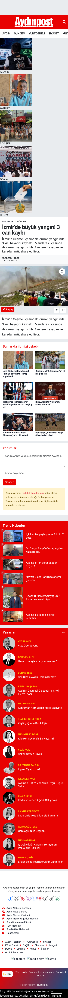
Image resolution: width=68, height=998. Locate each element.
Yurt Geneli (32, 941)
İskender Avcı (26, 778)
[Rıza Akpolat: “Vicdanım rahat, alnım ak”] (50, 390)
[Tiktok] (45, 898)
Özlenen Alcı (26, 657)
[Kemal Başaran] (9, 690)
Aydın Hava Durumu (16, 911)
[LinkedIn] (34, 898)
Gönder (9, 482)
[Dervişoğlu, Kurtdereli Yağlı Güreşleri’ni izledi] (50, 421)
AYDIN (6, 33)
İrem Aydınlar (26, 840)
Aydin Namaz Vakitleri (18, 915)
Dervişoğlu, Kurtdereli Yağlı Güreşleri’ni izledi (49, 434)
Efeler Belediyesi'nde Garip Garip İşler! (40, 861)
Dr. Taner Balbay (28, 765)
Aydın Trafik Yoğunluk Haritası (22, 918)
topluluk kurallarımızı (33, 493)
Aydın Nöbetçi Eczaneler (19, 908)
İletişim (45, 948)
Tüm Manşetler (14, 925)
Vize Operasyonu (28, 645)
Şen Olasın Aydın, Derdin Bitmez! (37, 677)
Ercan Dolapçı (27, 703)
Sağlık (26, 945)
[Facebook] (10, 898)
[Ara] (64, 22)
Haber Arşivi (12, 933)
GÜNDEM (19, 33)
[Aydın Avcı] (9, 643)
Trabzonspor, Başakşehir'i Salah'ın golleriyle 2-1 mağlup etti (17, 404)
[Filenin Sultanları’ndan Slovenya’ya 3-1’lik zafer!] (18, 421)
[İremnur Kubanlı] (9, 736)
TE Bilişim (42, 984)
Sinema (21, 948)
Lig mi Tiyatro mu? (29, 769)
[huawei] (51, 959)
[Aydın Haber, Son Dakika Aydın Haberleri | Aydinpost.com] (34, 22)
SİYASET (53, 33)
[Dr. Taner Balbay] (9, 767)
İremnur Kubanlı (28, 734)
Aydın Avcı (24, 641)
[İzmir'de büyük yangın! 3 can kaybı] (34, 286)
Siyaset (47, 941)
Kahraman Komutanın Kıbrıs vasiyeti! (40, 707)
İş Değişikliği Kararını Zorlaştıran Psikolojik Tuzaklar (37, 846)
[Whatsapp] (57, 898)
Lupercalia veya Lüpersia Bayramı (38, 815)
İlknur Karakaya (28, 811)
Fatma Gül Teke (27, 826)
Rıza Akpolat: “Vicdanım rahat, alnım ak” (47, 403)
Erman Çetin (26, 857)
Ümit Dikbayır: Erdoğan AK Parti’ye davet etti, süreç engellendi (16, 374)
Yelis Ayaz (24, 749)
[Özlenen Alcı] (9, 659)
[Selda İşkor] (9, 797)
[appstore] (18, 959)
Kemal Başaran (27, 686)
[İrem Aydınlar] (9, 843)
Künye (33, 948)
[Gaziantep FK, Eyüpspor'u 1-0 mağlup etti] (50, 359)
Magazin (53, 945)
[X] (16, 898)
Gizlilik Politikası (14, 952)
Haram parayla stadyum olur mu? (37, 661)
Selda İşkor (25, 796)
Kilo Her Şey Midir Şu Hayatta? (36, 738)
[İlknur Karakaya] (9, 813)
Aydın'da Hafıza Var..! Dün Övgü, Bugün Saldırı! (40, 784)
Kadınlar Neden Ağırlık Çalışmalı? (37, 800)
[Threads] (51, 898)
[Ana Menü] (3, 22)
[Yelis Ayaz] (9, 751)
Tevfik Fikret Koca (29, 719)
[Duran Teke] (9, 674)
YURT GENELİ (37, 33)
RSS (8, 973)
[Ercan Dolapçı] (9, 705)
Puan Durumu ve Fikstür (18, 922)
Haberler (7, 221)
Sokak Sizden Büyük (30, 754)
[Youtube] (40, 898)
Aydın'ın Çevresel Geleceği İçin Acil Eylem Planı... (38, 692)
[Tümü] (63, 632)
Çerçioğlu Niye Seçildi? (31, 830)
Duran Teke (25, 672)
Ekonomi (39, 945)
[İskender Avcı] (9, 782)
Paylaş (9, 309)
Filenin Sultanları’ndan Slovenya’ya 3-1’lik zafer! (15, 434)
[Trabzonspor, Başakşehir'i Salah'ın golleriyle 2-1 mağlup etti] (18, 390)
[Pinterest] (22, 898)
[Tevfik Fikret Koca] (9, 720)
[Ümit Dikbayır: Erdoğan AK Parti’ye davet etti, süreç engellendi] (18, 359)
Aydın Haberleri (13, 941)
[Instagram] (28, 898)
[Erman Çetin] (9, 859)
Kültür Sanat (11, 945)
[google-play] (35, 959)
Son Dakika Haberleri (17, 929)
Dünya (8, 948)
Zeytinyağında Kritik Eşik (32, 723)
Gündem (21, 221)
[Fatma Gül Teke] (9, 828)
